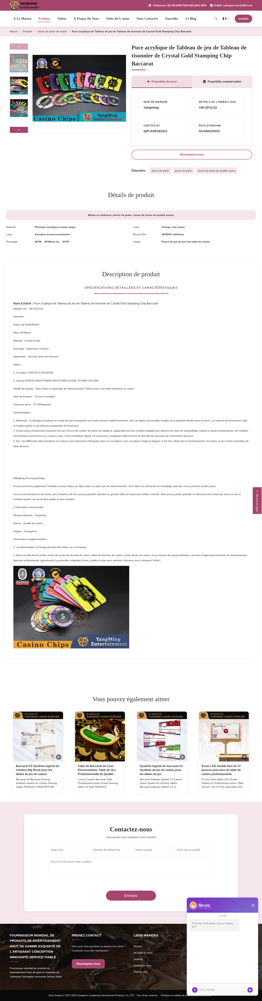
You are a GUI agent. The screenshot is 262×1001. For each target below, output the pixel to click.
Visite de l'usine (117, 18)
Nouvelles (171, 18)
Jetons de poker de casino (52, 31)
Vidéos (61, 18)
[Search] (215, 18)
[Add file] (194, 990)
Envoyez (131, 896)
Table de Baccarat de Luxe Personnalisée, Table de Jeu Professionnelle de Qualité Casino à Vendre (97, 770)
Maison (14, 31)
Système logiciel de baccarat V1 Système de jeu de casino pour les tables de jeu (161, 770)
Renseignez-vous (192, 154)
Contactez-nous (142, 965)
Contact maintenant (38, 786)
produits (138, 959)
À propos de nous (86, 18)
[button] (19, 130)
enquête (243, 18)
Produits (44, 18)
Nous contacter (147, 18)
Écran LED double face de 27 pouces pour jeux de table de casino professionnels (221, 770)
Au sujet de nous (143, 952)
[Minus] (253, 905)
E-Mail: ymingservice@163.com (233, 5)
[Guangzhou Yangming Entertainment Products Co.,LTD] (26, 5)
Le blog (191, 18)
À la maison (22, 18)
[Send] (250, 990)
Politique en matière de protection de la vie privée (186, 995)
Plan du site (140, 971)
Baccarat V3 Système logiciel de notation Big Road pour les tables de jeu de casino (37, 770)
